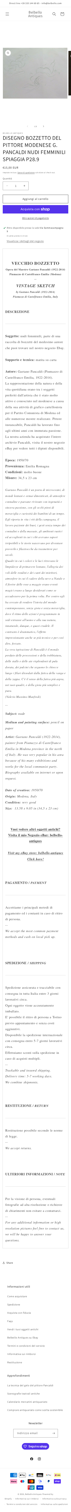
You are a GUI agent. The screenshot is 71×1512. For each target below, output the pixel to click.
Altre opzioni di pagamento (35, 218)
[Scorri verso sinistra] (27, 126)
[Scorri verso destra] (44, 126)
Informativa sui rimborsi (21, 1354)
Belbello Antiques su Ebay (22, 1337)
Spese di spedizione (26, 172)
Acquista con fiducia (19, 1312)
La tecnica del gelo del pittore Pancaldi (30, 1385)
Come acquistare (17, 1296)
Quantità (7, 178)
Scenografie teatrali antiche (23, 1393)
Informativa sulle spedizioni (54, 1504)
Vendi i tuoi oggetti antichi (22, 1329)
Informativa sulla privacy (54, 1498)
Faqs (10, 1321)
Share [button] (9, 1262)
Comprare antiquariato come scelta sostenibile (35, 1410)
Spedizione (13, 1304)
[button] (7, 14)
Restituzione (14, 1362)
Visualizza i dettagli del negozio (25, 241)
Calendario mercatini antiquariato (27, 1401)
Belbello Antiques (33, 1494)
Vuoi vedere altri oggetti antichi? (35, 829)
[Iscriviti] (54, 1433)
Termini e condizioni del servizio (26, 1345)
